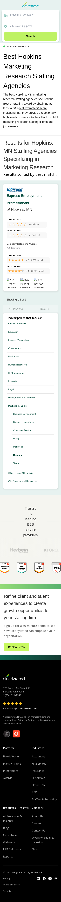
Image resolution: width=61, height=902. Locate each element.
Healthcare (13, 356)
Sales (16, 463)
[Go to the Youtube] (44, 879)
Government (14, 348)
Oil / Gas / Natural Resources (22, 481)
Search (30, 36)
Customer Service (22, 430)
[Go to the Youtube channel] (50, 879)
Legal (11, 389)
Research (18, 455)
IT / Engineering (16, 373)
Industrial (12, 381)
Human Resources (17, 364)
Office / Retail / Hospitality (20, 473)
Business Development (24, 414)
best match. (46, 174)
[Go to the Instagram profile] (56, 879)
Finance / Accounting (18, 340)
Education (13, 332)
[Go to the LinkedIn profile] (38, 879)
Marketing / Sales (17, 405)
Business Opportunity (23, 422)
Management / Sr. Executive (22, 397)
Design (16, 438)
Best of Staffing (13, 103)
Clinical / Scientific (17, 323)
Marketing (18, 446)
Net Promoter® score (33, 108)
